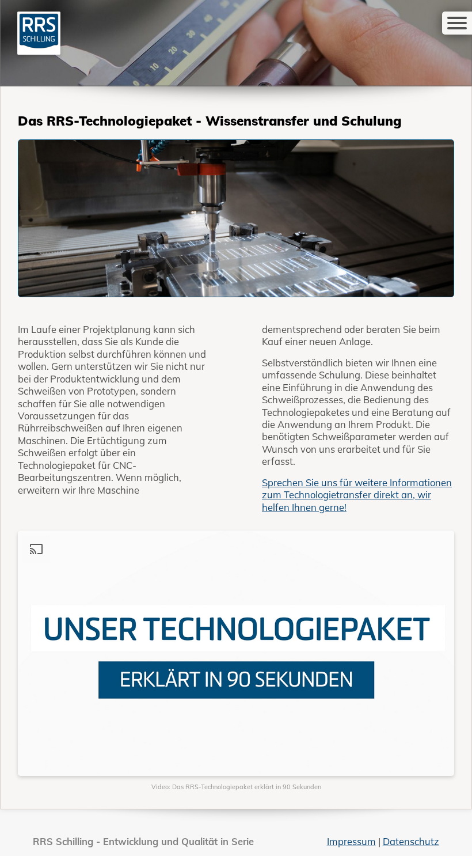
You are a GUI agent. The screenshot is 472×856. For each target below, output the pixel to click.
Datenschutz (411, 841)
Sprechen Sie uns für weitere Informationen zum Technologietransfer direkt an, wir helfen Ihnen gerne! (357, 494)
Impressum (351, 841)
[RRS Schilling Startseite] (38, 31)
